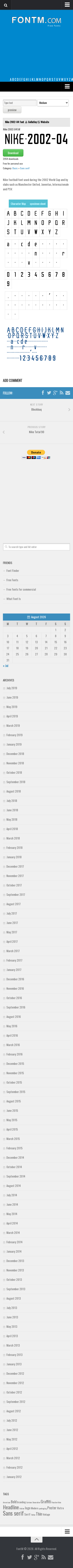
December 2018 (15, 753)
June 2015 (12, 1110)
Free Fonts (12, 580)
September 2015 (15, 1091)
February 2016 (14, 1054)
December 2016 (15, 979)
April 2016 (12, 1035)
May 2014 (11, 1214)
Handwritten (56, 1502)
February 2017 (14, 960)
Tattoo (33, 1514)
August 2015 (13, 1101)
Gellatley (32, 122)
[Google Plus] (55, 392)
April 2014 (12, 1223)
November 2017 (15, 876)
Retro (60, 1508)
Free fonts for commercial (21, 589)
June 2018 (12, 810)
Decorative (36, 1502)
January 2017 (13, 969)
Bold (14, 1501)
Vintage (46, 1514)
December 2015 (15, 1063)
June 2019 (12, 697)
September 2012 (15, 1401)
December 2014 (15, 1157)
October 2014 (14, 1167)
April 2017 (12, 941)
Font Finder (12, 570)
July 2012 (11, 1420)
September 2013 (15, 1289)
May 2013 (11, 1326)
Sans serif (24, 168)
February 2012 (14, 1467)
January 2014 (14, 1251)
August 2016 (13, 1016)
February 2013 (14, 1354)
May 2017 (11, 932)
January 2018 (14, 857)
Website (45, 122)
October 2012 (14, 1392)
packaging (43, 1508)
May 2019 (11, 706)
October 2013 (14, 1279)
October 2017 (14, 885)
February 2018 (14, 847)
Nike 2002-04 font (15, 122)
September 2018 (15, 782)
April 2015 (12, 1129)
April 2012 (12, 1448)
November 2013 (15, 1270)
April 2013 (12, 1336)
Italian (21, 1508)
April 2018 (12, 829)
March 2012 (13, 1458)
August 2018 (13, 791)
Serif (27, 1514)
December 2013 (15, 1261)
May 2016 (11, 1026)
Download (13, 153)
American (6, 1502)
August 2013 (13, 1298)
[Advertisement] (36, 55)
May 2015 (11, 1120)
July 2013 (11, 1307)
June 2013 (12, 1317)
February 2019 (14, 735)
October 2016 (14, 998)
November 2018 (15, 763)
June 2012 (12, 1430)
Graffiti (46, 1501)
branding (21, 1502)
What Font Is (13, 598)
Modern (34, 1508)
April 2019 (12, 716)
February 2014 (14, 1242)
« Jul (5, 665)
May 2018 (11, 819)
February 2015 (14, 1148)
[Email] (67, 392)
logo (27, 1507)
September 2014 (15, 1176)
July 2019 (11, 688)
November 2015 (15, 1073)
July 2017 (11, 913)
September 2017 (15, 894)
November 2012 (15, 1383)
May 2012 (11, 1439)
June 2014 (12, 1204)
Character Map (18, 204)
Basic (15, 168)
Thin (39, 1514)
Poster (52, 1507)
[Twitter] (49, 392)
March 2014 (13, 1232)
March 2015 (13, 1138)
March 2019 (13, 725)
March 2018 (13, 838)
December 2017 (15, 866)
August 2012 (13, 1411)
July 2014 (11, 1195)
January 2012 (14, 1476)
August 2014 (13, 1185)
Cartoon (29, 1502)
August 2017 (13, 904)
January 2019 (14, 744)
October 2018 (14, 772)
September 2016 (15, 1007)
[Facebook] (42, 392)
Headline (11, 1507)
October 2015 (14, 1082)
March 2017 (13, 951)
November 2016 (15, 988)
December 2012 (15, 1373)
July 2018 (11, 800)
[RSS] (61, 392)
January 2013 (14, 1364)
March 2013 (13, 1345)
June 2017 (12, 922)
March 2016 (13, 1045)
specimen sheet (38, 204)
